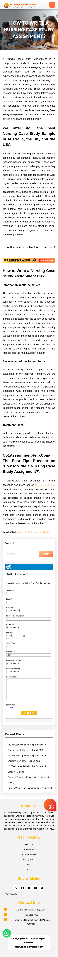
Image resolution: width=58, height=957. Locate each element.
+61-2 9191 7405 (30, 915)
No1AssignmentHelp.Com (15, 813)
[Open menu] (52, 5)
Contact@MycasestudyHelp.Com (31, 910)
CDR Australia (11, 894)
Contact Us (29, 849)
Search (46, 554)
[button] (50, 805)
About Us (29, 844)
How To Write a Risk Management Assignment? (30, 788)
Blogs (29, 865)
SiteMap (29, 870)
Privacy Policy (29, 859)
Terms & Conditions (29, 854)
